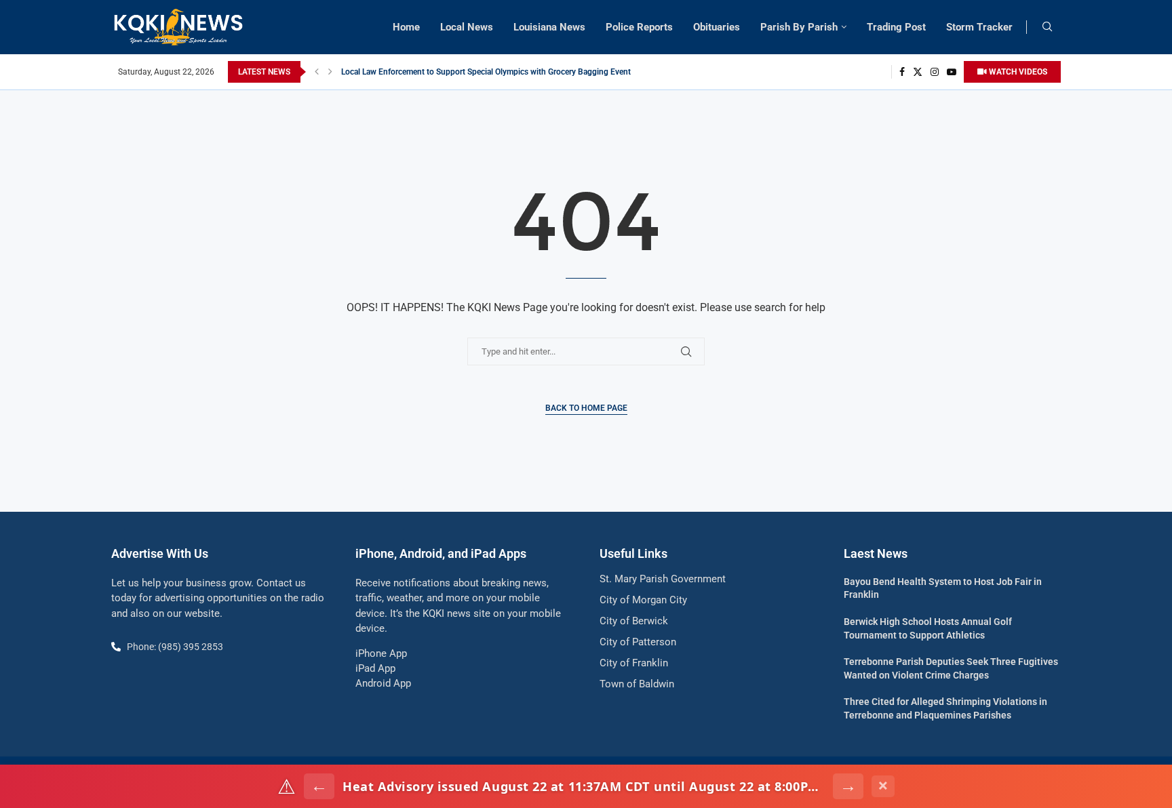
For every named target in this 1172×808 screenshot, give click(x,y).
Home (406, 27)
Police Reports (639, 27)
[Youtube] (951, 71)
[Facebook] (902, 71)
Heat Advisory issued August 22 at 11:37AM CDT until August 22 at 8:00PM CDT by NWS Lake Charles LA (584, 786)
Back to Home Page (586, 408)
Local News (466, 27)
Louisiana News (549, 27)
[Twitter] (917, 71)
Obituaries (716, 27)
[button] (316, 72)
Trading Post (896, 27)
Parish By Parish (799, 27)
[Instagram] (934, 71)
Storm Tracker (979, 27)
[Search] (1047, 27)
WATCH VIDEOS (1017, 72)
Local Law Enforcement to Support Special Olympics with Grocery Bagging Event (486, 72)
